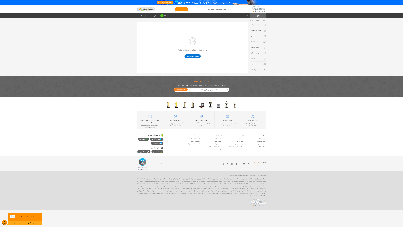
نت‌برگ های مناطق (195, 141)
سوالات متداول (218, 149)
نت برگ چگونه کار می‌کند (215, 146)
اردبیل (247, 16)
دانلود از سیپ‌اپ (143, 152)
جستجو (181, 9)
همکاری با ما (240, 141)
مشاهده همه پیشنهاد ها (192, 56)
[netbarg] (258, 202)
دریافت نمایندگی (239, 144)
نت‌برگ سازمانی (217, 139)
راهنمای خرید (218, 141)
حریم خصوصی (261, 144)
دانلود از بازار (142, 139)
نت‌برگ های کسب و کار (194, 144)
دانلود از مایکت (156, 143)
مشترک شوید (181, 89)
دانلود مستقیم (156, 152)
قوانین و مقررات (261, 141)
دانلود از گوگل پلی (155, 139)
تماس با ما (240, 139)
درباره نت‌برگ (262, 139)
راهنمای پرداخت (217, 144)
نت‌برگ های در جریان (194, 139)
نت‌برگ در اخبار (261, 146)
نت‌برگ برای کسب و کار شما (236, 146)
